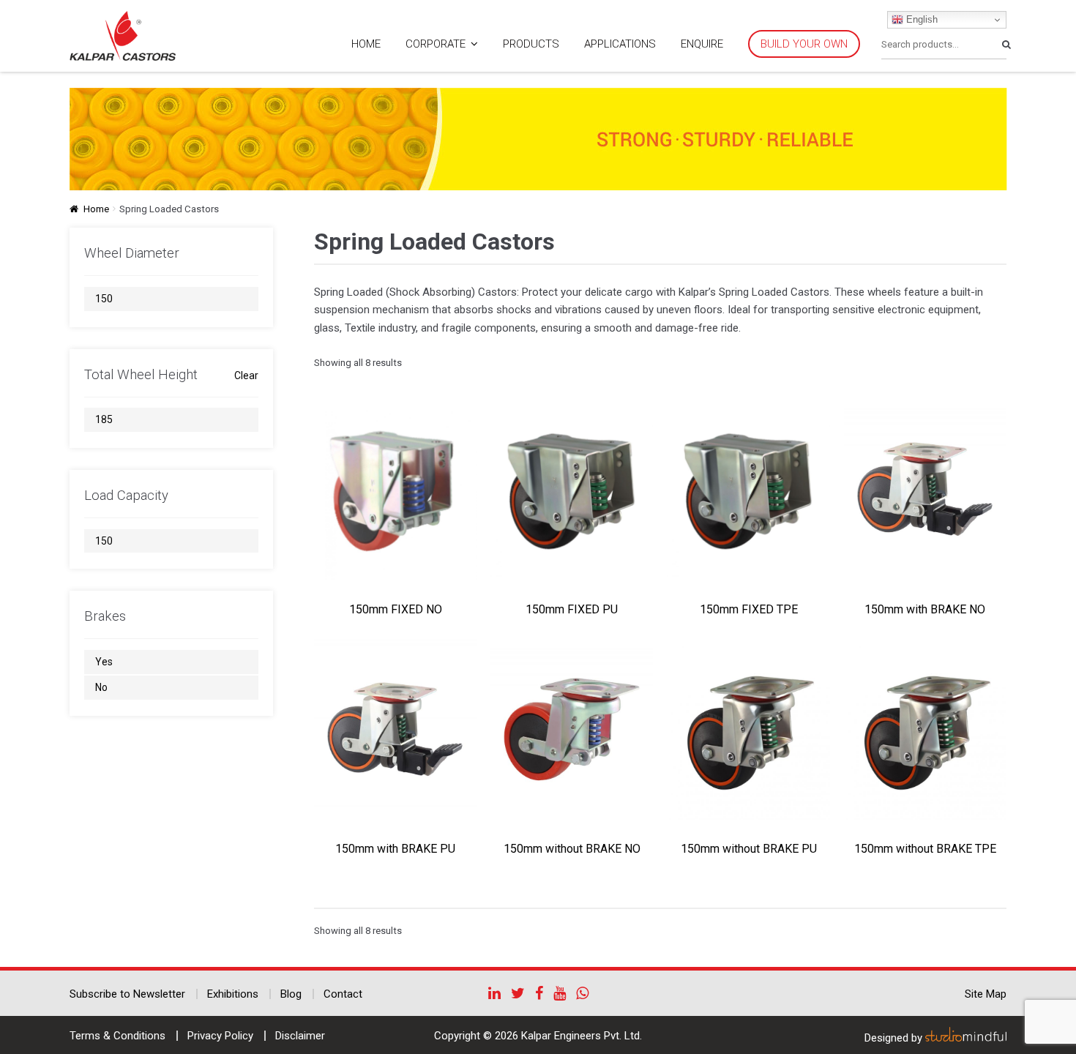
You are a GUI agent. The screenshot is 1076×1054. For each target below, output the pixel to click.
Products (531, 44)
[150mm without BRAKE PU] (748, 729)
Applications (620, 44)
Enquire (702, 44)
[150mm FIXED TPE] (748, 489)
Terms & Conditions (117, 1035)
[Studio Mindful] (965, 1037)
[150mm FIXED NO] (395, 489)
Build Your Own (804, 44)
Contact (343, 994)
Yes (104, 662)
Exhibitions (232, 994)
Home (366, 44)
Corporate (436, 44)
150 (104, 298)
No (101, 687)
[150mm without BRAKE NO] (571, 729)
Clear (246, 375)
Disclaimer (300, 1035)
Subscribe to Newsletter (127, 994)
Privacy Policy (220, 1035)
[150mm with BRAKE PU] (395, 729)
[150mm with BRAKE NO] (925, 489)
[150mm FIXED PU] (571, 489)
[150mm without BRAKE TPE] (925, 729)
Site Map (985, 994)
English (920, 19)
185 (104, 419)
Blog (291, 994)
